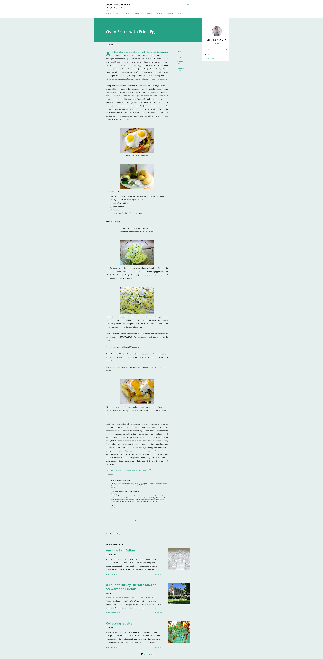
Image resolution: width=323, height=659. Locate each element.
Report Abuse (209, 59)
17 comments (115, 613)
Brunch (179, 63)
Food (127, 13)
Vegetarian (180, 73)
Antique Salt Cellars (121, 550)
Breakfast (180, 61)
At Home (159, 13)
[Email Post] (150, 470)
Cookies (118, 13)
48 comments (115, 647)
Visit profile (217, 43)
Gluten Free (180, 68)
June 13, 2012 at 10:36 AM (132, 491)
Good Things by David (118, 4)
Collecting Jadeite (119, 623)
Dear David (170, 13)
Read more (158, 574)
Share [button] (179, 51)
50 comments (115, 574)
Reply (113, 487)
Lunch (179, 70)
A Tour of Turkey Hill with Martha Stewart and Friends (131, 587)
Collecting (149, 13)
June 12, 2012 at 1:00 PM (124, 480)
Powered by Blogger (149, 654)
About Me (108, 13)
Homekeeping (138, 13)
